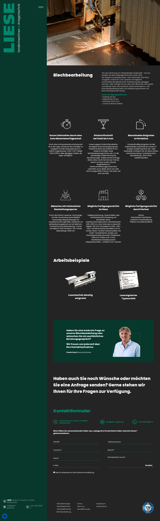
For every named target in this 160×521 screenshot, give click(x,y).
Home (79, 503)
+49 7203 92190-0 (36, 507)
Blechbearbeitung (64, 512)
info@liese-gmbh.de (11, 507)
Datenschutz (101, 506)
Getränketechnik (63, 506)
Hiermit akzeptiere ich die (74, 472)
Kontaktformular (83, 509)
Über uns (80, 506)
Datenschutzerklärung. (85, 472)
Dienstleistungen (63, 503)
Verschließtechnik (64, 509)
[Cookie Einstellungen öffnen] (4, 518)
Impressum (100, 503)
